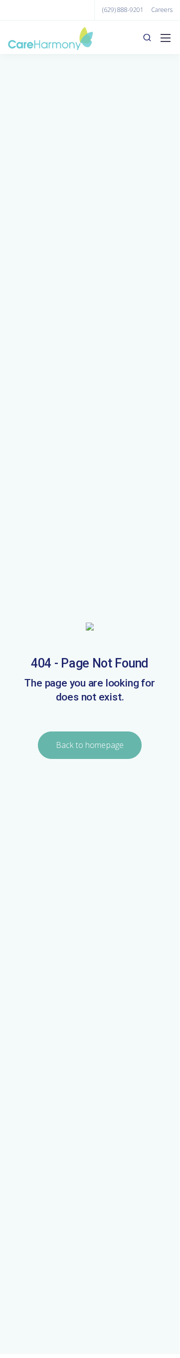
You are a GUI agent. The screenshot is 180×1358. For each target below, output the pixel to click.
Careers (162, 9)
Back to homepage (90, 744)
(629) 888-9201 (123, 9)
